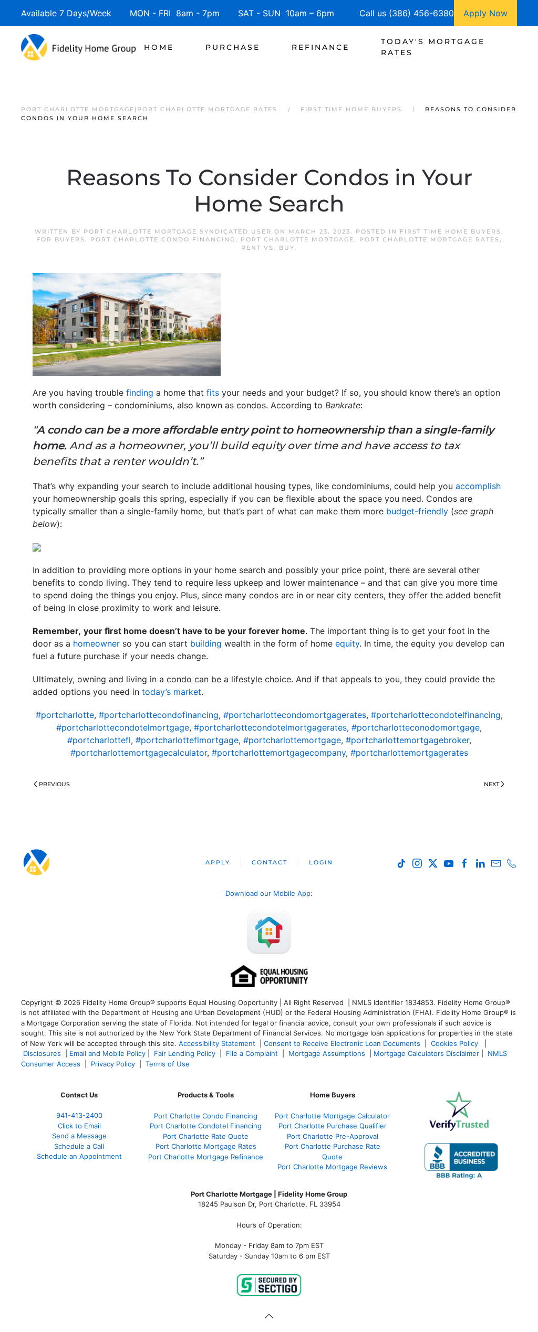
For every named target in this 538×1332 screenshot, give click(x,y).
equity (347, 643)
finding (139, 392)
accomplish (478, 486)
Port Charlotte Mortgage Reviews (332, 1166)
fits (212, 392)
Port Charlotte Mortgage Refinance (205, 1157)
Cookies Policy (455, 1043)
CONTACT (269, 862)
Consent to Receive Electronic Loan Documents (342, 1043)
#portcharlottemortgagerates (409, 752)
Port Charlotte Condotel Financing (206, 1126)
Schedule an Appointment (79, 1156)
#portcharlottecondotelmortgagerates (270, 727)
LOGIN (321, 862)
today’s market (171, 691)
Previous (54, 784)
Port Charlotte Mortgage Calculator (332, 1116)
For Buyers (60, 239)
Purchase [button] (232, 47)
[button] (269, 1316)
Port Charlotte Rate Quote (206, 1136)
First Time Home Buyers (450, 231)
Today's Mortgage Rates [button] (433, 47)
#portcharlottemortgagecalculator (138, 752)
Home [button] (159, 47)
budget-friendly (417, 511)
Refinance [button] (320, 47)
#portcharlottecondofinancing (159, 715)
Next (491, 784)
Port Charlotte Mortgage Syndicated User (178, 231)
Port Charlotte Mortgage (297, 239)
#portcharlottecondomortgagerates (294, 715)
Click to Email (79, 1126)
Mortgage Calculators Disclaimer (426, 1053)
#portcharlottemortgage (292, 740)
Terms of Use (169, 1064)
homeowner (96, 643)
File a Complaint (253, 1053)
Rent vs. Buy (268, 247)
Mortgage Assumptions (326, 1053)
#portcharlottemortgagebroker (407, 740)
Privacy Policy (113, 1064)
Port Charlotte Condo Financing (162, 239)
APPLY (217, 862)
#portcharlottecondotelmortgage (122, 727)
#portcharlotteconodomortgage (415, 727)
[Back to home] (78, 47)
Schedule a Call (79, 1146)
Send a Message (79, 1136)
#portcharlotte (65, 715)
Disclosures (42, 1053)
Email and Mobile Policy (107, 1053)
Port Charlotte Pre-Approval (332, 1136)
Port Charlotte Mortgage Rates (429, 239)
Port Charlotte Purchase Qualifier (332, 1126)
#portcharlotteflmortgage (187, 740)
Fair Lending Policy (184, 1053)
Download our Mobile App (268, 893)
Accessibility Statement (217, 1043)
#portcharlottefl (99, 740)
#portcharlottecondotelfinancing (436, 715)
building (206, 643)
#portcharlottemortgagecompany (279, 752)
